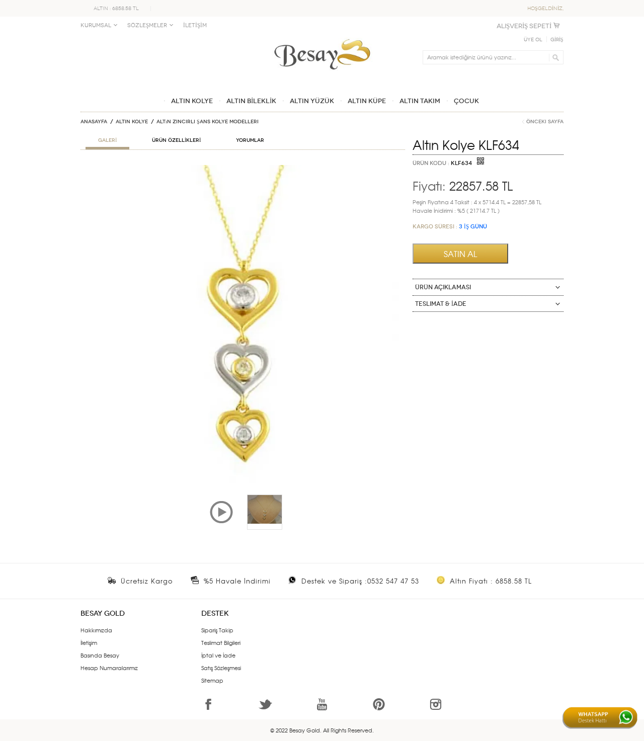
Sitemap (212, 680)
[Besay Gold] (322, 36)
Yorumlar (250, 140)
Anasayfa (93, 122)
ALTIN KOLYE (132, 122)
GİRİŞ (557, 40)
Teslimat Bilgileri (220, 642)
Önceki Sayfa (545, 122)
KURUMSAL (95, 25)
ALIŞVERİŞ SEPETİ (524, 26)
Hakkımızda (96, 630)
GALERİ (107, 140)
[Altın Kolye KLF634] (242, 169)
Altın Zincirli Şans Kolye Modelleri (207, 122)
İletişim (88, 642)
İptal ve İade (218, 655)
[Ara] (554, 57)
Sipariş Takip (217, 630)
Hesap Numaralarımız (109, 668)
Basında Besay (99, 655)
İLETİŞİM (195, 25)
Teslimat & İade (440, 303)
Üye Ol (533, 40)
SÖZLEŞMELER (147, 25)
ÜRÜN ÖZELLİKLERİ (176, 140)
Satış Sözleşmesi (221, 668)
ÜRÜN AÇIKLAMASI (443, 287)
